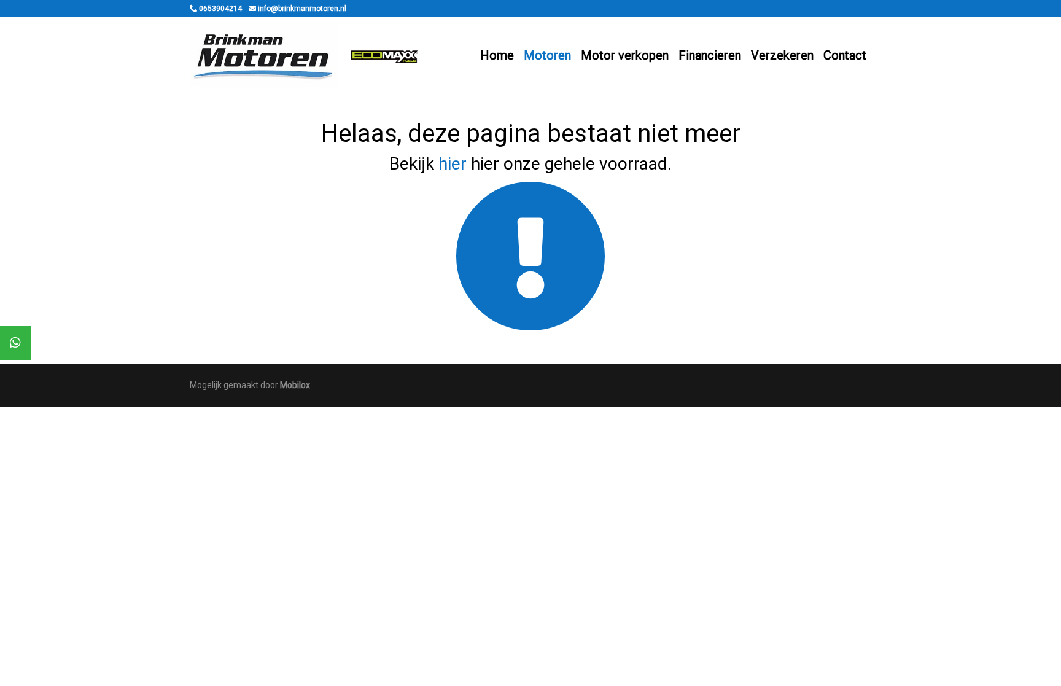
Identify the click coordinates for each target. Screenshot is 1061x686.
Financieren (709, 55)
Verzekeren (782, 55)
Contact (844, 55)
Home (497, 55)
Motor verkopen (625, 55)
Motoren (547, 55)
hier (452, 164)
